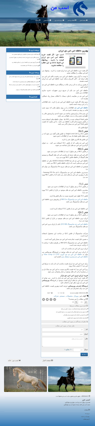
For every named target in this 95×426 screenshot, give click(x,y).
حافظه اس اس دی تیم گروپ (63, 254)
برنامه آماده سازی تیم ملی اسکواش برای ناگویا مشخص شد (25, 54)
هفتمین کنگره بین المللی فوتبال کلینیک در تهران (27, 90)
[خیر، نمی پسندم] (76, 302)
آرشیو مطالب (86, 419)
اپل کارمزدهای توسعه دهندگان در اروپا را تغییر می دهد (74, 309)
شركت (56, 296)
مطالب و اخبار (71, 20)
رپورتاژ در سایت (85, 416)
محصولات (69, 296)
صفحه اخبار (47, 360)
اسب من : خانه (13, 360)
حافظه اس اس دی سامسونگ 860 (74, 224)
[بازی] (69, 379)
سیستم (62, 296)
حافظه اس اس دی (81, 108)
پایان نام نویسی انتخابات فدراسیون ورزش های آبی (75, 315)
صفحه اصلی (83, 20)
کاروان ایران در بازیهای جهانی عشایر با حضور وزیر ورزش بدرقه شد (24, 86)
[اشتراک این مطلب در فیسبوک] (51, 299)
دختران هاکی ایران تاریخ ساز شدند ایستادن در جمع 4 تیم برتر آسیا (24, 58)
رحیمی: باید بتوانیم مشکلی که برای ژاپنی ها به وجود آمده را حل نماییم (24, 77)
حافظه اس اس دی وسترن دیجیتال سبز (74, 257)
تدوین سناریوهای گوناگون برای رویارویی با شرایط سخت (26, 81)
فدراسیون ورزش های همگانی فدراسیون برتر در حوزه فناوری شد (71, 312)
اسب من (60, 7)
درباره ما (87, 413)
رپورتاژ (76, 296)
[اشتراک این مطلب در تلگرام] (54, 299)
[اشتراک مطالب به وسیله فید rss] (43, 299)
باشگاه (37, 20)
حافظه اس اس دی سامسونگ (75, 199)
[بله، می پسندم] (86, 302)
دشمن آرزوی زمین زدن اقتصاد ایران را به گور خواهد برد (25, 62)
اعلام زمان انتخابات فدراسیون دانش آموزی (77, 318)
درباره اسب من (59, 20)
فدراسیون (46, 20)
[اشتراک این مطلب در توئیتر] (47, 299)
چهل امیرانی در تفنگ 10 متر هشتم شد (30, 65)
